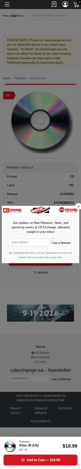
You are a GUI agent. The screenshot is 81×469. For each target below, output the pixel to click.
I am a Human (61, 243)
